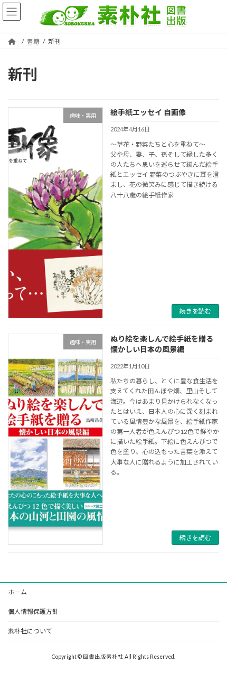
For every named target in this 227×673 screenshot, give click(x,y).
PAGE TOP (211, 642)
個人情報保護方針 (33, 611)
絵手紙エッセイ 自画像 (148, 112)
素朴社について (30, 631)
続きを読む (195, 311)
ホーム (17, 592)
